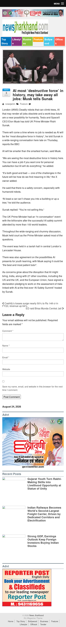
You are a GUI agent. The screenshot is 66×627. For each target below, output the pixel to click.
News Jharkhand (36, 615)
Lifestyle (16, 41)
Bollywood (48, 41)
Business (27, 41)
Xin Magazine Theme (33, 618)
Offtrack (59, 41)
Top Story (5, 41)
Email (5, 357)
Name (6, 345)
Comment (7, 330)
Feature (38, 39)
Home (10, 621)
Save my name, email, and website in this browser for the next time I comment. (32, 388)
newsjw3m (10, 103)
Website (6, 369)
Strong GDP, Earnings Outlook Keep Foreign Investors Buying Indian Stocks (43, 541)
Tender (43, 624)
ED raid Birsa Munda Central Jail (44, 308)
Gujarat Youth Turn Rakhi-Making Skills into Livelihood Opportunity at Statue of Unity (44, 483)
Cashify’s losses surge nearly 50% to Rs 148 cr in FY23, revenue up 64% (30, 305)
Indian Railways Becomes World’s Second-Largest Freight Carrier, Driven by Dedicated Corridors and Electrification (44, 514)
